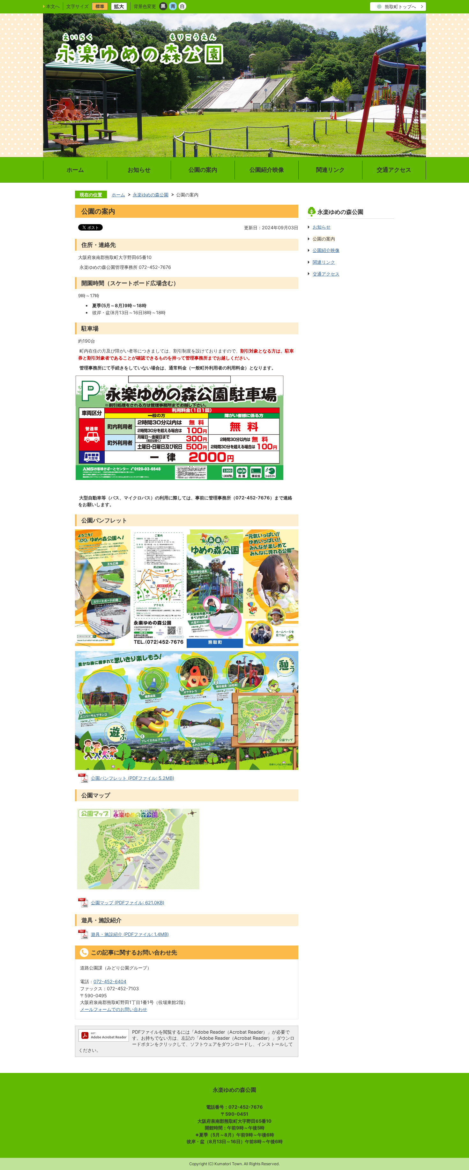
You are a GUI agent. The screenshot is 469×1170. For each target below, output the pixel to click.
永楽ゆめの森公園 (150, 194)
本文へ (53, 6)
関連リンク (330, 169)
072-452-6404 (109, 981)
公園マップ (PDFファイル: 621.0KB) (127, 902)
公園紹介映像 (266, 169)
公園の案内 (203, 169)
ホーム (75, 169)
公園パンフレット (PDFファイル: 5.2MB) (132, 778)
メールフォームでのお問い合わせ (113, 1009)
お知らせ (139, 169)
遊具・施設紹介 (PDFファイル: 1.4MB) (130, 934)
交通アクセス (394, 169)
